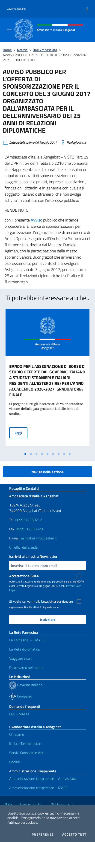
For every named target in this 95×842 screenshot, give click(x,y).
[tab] (25, 454)
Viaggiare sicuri (20, 658)
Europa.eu (24, 696)
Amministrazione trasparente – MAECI (38, 787)
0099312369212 (28, 519)
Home (7, 49)
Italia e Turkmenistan (25, 743)
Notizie (22, 49)
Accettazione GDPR (24, 576)
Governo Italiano (16, 9)
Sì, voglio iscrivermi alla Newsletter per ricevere (41, 601)
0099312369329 (29, 529)
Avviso (36, 220)
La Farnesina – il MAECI (27, 640)
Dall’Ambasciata (45, 49)
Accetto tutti (75, 834)
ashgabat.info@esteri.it (39, 538)
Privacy (70, 586)
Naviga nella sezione (47, 472)
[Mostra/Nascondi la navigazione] (9, 29)
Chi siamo (16, 734)
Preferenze (43, 834)
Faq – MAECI (19, 714)
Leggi (21, 432)
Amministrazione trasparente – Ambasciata (42, 778)
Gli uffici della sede (23, 547)
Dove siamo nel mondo (26, 667)
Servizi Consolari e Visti (26, 752)
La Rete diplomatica (24, 649)
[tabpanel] (47, 379)
